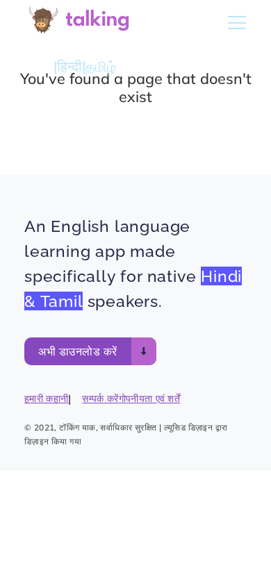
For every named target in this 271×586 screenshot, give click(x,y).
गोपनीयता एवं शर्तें (150, 398)
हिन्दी (69, 66)
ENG (39, 66)
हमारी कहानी (46, 398)
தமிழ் (100, 66)
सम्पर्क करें (100, 398)
